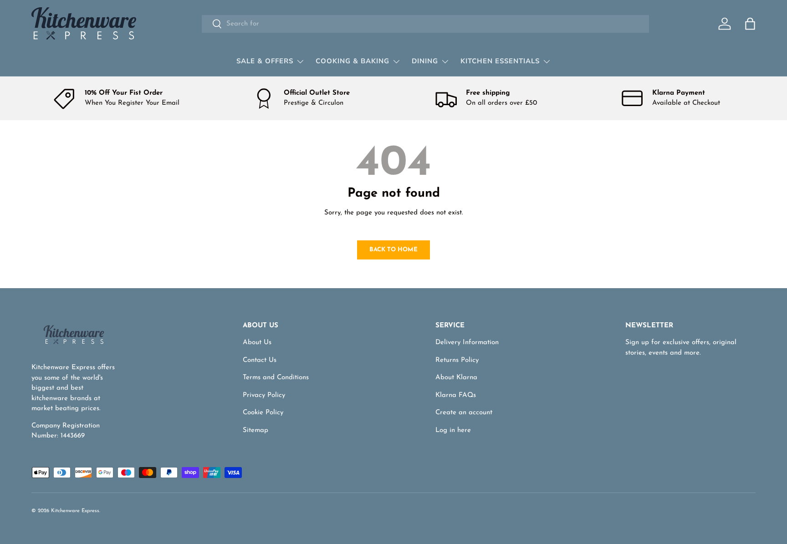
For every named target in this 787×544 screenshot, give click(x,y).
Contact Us (259, 360)
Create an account (463, 412)
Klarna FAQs (455, 395)
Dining (425, 61)
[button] (750, 24)
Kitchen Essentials (500, 61)
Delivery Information (467, 342)
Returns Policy (457, 360)
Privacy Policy (264, 395)
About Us (257, 342)
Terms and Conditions (276, 377)
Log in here (453, 430)
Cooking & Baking (352, 61)
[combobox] (425, 24)
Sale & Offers (264, 61)
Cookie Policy (263, 412)
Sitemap (255, 430)
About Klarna (456, 377)
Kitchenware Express (75, 510)
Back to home (393, 250)
